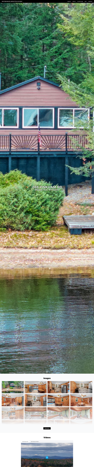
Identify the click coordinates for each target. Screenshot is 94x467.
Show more (47, 428)
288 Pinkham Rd (25, 441)
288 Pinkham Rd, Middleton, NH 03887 (12, 1)
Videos (74, 1)
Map (86, 1)
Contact (90, 1)
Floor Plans (80, 1)
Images (69, 1)
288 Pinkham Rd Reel (35, 441)
